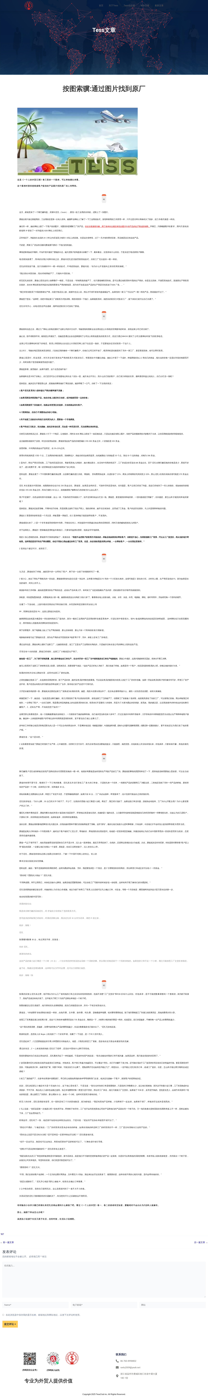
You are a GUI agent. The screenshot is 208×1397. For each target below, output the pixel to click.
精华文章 (145, 5)
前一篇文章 (7, 1242)
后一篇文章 (201, 1242)
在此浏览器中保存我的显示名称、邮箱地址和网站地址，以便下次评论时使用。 (44, 1315)
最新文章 (159, 5)
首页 (101, 5)
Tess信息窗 (129, 5)
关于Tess (113, 5)
